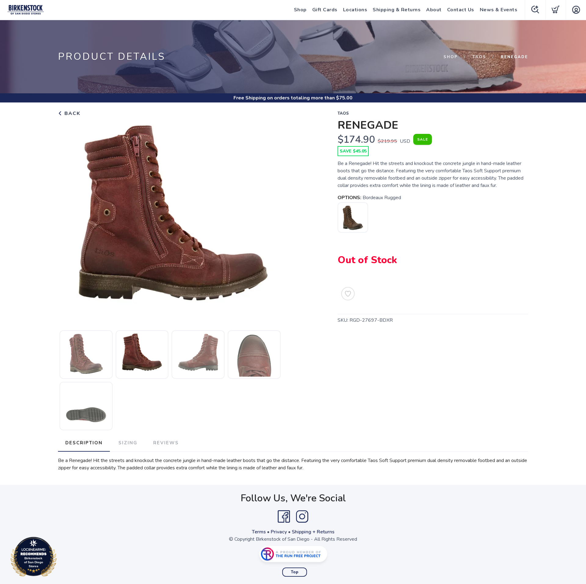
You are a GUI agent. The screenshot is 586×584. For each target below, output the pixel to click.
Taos (479, 57)
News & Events (499, 9)
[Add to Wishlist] (348, 293)
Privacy (279, 531)
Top (294, 572)
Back (72, 113)
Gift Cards (325, 9)
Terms (259, 531)
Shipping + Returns (313, 531)
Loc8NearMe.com (60, 558)
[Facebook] (284, 516)
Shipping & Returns (397, 9)
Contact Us (460, 9)
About (434, 9)
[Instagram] (302, 516)
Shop (300, 9)
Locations (355, 9)
